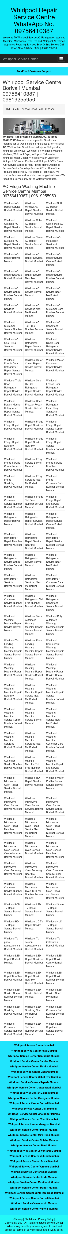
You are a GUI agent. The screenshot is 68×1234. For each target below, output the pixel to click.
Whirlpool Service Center (20, 58)
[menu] (61, 59)
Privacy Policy (45, 1219)
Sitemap (17, 1219)
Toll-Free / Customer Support (34, 71)
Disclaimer (30, 1219)
